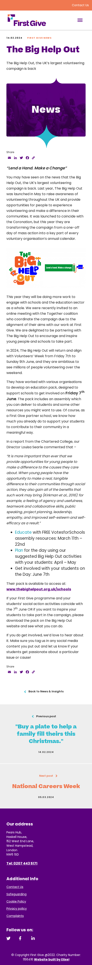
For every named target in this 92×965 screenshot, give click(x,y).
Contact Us (80, 5)
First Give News (39, 38)
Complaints (15, 916)
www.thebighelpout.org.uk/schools (38, 589)
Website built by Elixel (51, 959)
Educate (23, 532)
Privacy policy (16, 908)
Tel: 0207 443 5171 (21, 863)
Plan (19, 550)
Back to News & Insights (46, 691)
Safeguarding (16, 894)
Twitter (8, 938)
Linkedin (33, 938)
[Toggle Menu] (80, 20)
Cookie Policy (16, 901)
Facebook (21, 938)
